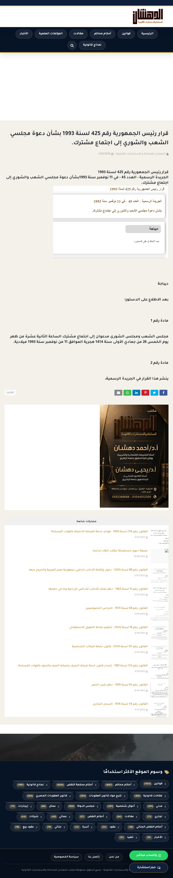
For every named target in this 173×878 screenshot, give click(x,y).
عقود (109, 827)
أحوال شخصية (121, 806)
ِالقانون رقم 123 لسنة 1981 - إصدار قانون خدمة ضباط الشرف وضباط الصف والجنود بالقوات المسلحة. (82, 665)
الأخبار (24, 33)
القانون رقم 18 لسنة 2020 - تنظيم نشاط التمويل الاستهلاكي (108, 627)
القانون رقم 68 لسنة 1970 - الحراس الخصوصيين (116, 608)
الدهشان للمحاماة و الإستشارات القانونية (141, 154)
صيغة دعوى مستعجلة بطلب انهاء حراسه (120, 550)
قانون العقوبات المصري (47, 796)
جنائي (54, 827)
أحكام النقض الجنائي (145, 827)
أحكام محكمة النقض (75, 785)
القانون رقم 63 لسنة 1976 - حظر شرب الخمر (120, 685)
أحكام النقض (92, 816)
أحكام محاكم (102, 33)
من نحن (114, 857)
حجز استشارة (146, 867)
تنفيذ (127, 837)
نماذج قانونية (92, 45)
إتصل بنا (94, 857)
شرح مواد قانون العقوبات (101, 796)
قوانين (126, 33)
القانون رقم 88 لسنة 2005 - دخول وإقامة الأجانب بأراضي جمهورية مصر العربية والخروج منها (88, 570)
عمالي (59, 816)
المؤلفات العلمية (51, 33)
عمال (48, 806)
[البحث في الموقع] (72, 45)
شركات (29, 816)
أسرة (82, 827)
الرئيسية (147, 33)
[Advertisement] (86, 86)
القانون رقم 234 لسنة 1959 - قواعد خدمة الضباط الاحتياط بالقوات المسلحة (99, 531)
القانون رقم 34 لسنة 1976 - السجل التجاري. (120, 704)
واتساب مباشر (147, 855)
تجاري (155, 816)
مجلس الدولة (81, 806)
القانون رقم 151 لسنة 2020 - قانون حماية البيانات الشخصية (110, 646)
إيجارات (19, 806)
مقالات (78, 33)
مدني (155, 806)
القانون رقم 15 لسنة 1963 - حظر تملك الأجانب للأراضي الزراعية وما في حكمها (98, 589)
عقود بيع (24, 827)
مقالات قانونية (148, 796)
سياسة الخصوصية (66, 857)
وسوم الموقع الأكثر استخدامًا (132, 772)
